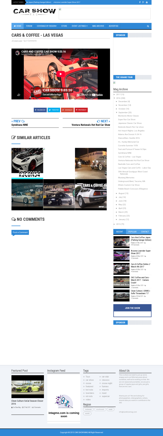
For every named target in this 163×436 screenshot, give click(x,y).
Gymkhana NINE (19, 124)
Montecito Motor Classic (128, 116)
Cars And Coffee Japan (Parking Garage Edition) (33, 2)
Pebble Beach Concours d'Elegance (133, 189)
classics (105, 380)
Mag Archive (98, 26)
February (122, 216)
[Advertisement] (129, 55)
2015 (118, 224)
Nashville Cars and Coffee (129, 164)
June (121, 201)
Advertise (113, 26)
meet (104, 393)
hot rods (89, 390)
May (121, 204)
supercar (106, 396)
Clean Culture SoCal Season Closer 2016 (27, 402)
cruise (88, 383)
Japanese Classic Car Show (130, 123)
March (121, 212)
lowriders (90, 393)
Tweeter (55, 110)
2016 (118, 98)
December (123, 101)
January (122, 219)
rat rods (89, 396)
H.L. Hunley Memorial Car (128, 142)
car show (90, 380)
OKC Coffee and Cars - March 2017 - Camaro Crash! (140, 280)
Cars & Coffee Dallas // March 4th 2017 (140, 265)
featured (89, 386)
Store (64, 26)
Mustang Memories (126, 177)
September (123, 112)
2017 (118, 94)
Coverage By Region (46, 26)
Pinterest (82, 110)
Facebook (41, 110)
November (123, 105)
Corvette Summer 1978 (128, 145)
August (122, 193)
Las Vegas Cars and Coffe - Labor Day (134, 168)
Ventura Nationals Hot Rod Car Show (91, 124)
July (120, 197)
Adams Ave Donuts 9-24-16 (129, 134)
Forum (29, 26)
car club (105, 376)
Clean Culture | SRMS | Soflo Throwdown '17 (140, 292)
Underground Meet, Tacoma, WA (131, 181)
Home (18, 26)
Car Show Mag (81, 432)
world (87, 413)
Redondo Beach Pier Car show (131, 127)
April (121, 208)
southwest (100, 409)
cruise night (107, 383)
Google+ (68, 110)
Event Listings (79, 26)
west (110, 409)
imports (105, 390)
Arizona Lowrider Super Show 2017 (66, 2)
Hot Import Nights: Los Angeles (131, 131)
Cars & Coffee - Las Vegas (129, 157)
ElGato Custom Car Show (129, 185)
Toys (88, 376)
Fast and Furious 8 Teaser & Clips (132, 149)
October (122, 109)
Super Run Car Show (126, 119)
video (88, 399)
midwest (88, 409)
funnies (105, 386)
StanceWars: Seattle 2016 (129, 138)
